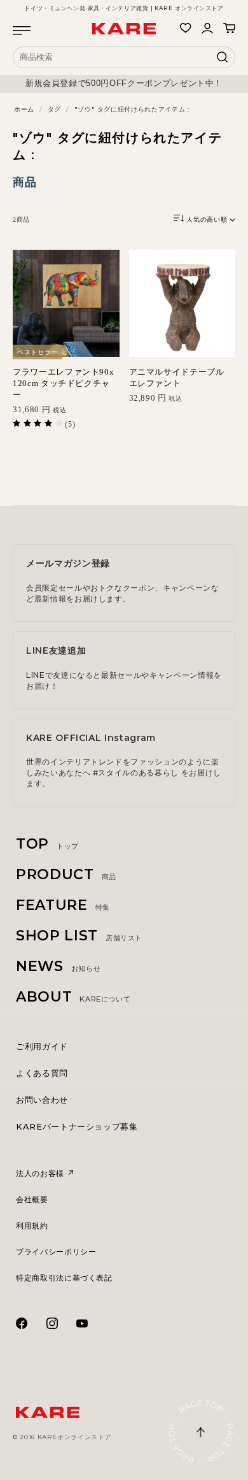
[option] (124, 83)
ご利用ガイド (42, 1046)
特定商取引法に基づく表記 (64, 1277)
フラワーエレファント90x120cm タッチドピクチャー (63, 383)
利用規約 (32, 1225)
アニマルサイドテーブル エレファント (176, 377)
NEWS (58, 966)
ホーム (24, 109)
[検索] (222, 60)
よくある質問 (42, 1073)
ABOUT (73, 996)
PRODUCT (66, 874)
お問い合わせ (42, 1100)
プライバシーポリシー (56, 1251)
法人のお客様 (41, 1173)
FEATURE (63, 905)
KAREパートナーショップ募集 (77, 1126)
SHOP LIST (79, 935)
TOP (47, 843)
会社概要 (32, 1199)
